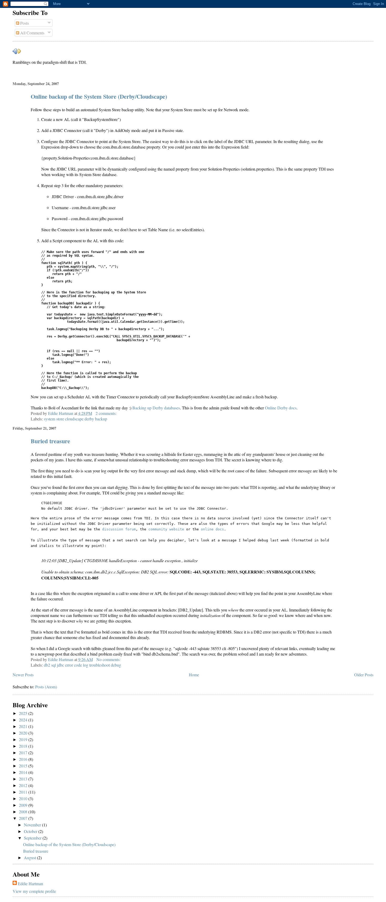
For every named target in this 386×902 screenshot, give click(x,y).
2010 (23, 798)
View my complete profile (34, 891)
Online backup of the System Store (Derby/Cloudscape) (99, 96)
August (30, 857)
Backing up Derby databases (156, 407)
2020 (23, 733)
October (31, 831)
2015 (23, 765)
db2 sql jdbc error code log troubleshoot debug (82, 665)
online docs (212, 529)
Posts (24, 23)
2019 (23, 739)
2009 (23, 805)
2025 (23, 713)
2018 (23, 746)
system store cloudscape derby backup (75, 418)
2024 (23, 719)
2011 (23, 792)
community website (166, 529)
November (33, 824)
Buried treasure (50, 441)
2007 (23, 818)
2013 (23, 779)
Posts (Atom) (46, 686)
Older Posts (363, 674)
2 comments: (107, 413)
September (33, 838)
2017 (23, 752)
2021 (23, 726)
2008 (23, 811)
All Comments (31, 32)
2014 (23, 772)
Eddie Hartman (30, 883)
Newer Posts (23, 674)
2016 (23, 759)
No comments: (109, 659)
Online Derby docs (280, 407)
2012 (23, 785)
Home (194, 674)
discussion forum (119, 529)
